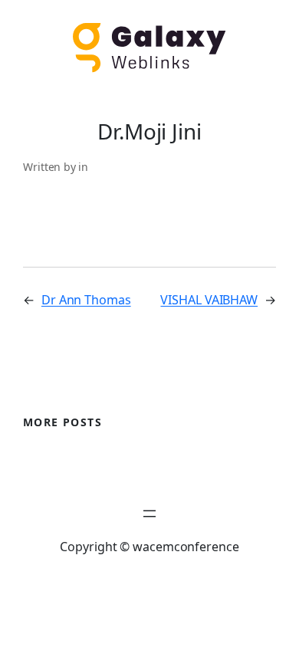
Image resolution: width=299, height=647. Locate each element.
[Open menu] (149, 513)
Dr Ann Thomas (86, 299)
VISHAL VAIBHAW (209, 299)
